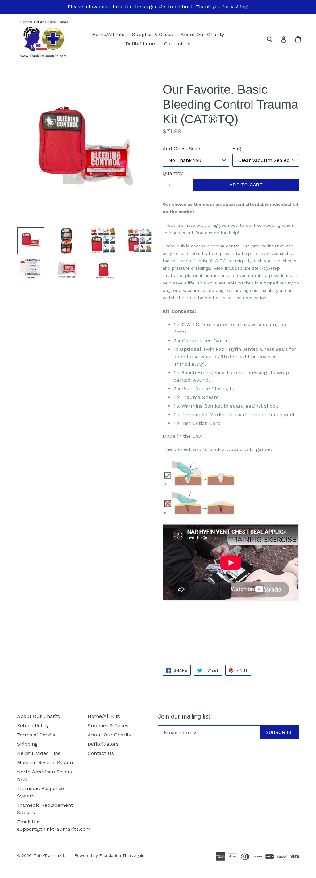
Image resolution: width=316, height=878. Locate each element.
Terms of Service (37, 735)
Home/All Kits (108, 34)
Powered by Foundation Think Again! (110, 855)
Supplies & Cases (152, 34)
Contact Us (177, 44)
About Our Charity (202, 34)
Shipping (27, 744)
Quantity (173, 173)
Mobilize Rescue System (46, 762)
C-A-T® (190, 324)
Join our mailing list (184, 716)
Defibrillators (141, 44)
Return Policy (33, 725)
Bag (236, 148)
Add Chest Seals (182, 148)
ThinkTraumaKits (50, 855)
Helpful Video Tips (38, 753)
